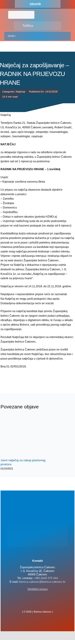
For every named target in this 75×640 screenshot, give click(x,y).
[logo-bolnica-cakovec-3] (18, 377)
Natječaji (20, 91)
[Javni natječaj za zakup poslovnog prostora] (27, 436)
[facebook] (32, 604)
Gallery (30, 436)
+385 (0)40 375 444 (46, 578)
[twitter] (37, 604)
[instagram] (43, 604)
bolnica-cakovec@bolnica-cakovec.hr (42, 581)
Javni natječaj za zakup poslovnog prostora (24, 436)
